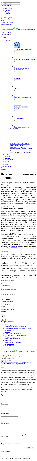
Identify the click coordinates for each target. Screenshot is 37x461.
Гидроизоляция (9, 344)
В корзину (27, 152)
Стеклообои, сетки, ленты (13, 342)
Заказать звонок (6, 32)
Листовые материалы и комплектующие (21, 69)
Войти (3, 20)
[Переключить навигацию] (1, 36)
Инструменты (18, 78)
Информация (9, 159)
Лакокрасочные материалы (22, 97)
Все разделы (14, 129)
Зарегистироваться (7, 22)
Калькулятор (5, 164)
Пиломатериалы (10, 345)
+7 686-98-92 (7, 29)
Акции (7, 154)
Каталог (7, 41)
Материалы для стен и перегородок (21, 107)
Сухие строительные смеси (22, 49)
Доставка (8, 10)
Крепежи (16, 88)
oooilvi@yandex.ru (6, 360)
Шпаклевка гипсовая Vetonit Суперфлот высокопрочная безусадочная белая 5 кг (21, 146)
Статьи (7, 161)
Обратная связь (6, 24)
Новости (7, 156)
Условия (7, 12)
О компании (9, 8)
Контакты (8, 14)
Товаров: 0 (4, 5)
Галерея (7, 158)
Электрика (8, 340)
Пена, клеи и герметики (21, 127)
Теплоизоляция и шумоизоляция (24, 59)
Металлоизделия (19, 118)
